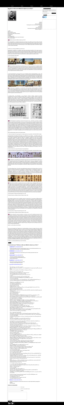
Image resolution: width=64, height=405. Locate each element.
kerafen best (12, 260)
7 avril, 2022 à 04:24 (18, 246)
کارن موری (11, 264)
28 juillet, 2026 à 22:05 (17, 264)
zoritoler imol (12, 246)
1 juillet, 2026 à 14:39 (18, 260)
